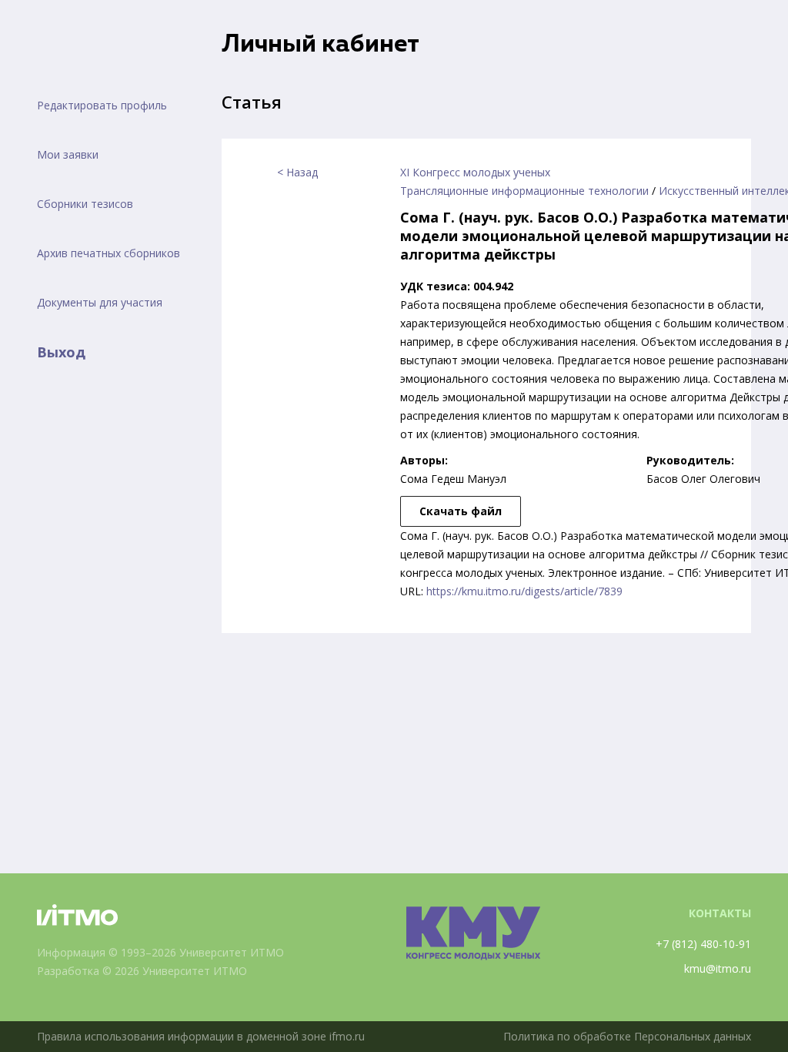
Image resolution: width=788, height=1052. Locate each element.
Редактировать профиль (102, 105)
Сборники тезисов (85, 203)
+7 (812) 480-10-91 (703, 943)
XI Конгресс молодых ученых (475, 172)
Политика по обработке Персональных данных (627, 1036)
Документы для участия (99, 302)
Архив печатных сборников (108, 253)
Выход (61, 352)
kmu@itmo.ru (717, 968)
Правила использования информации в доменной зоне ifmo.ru (201, 1036)
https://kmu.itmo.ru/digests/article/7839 (524, 591)
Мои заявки (67, 154)
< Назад (297, 172)
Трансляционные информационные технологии (524, 190)
